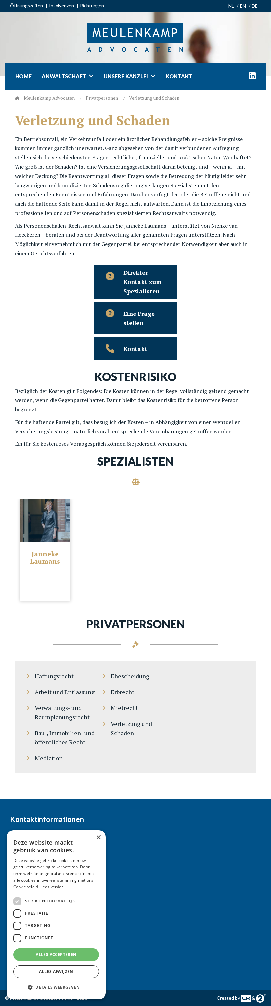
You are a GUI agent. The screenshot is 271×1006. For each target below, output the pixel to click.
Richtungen (92, 5)
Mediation (49, 758)
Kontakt (179, 76)
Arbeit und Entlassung (65, 692)
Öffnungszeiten (26, 5)
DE (255, 6)
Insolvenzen (61, 5)
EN (243, 6)
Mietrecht (124, 708)
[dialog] (56, 914)
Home (23, 76)
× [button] (98, 837)
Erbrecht (122, 692)
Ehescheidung (130, 676)
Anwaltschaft (64, 76)
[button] (56, 987)
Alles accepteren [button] (56, 954)
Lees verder (51, 887)
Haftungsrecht (54, 676)
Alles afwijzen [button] (56, 971)
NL (231, 6)
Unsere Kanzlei (126, 76)
